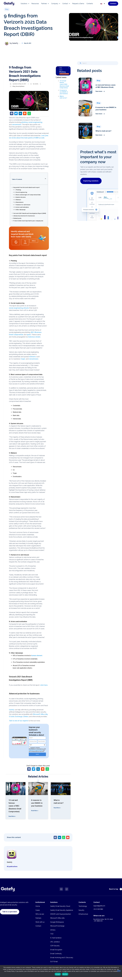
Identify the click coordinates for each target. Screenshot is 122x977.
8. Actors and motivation (22, 207)
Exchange (18, 716)
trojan (23, 359)
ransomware (16, 124)
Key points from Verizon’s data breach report (26, 187)
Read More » (12, 816)
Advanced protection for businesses (24, 216)
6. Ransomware (19, 202)
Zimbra (25, 716)
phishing (24, 122)
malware (32, 357)
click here (43, 685)
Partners (44, 3)
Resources (35, 3)
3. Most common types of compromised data (28, 194)
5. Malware (18, 199)
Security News (20, 86)
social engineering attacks (19, 308)
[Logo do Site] (9, 3)
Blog (14, 86)
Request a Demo (78, 3)
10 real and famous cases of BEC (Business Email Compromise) (64, 84)
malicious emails (34, 337)
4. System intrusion (20, 197)
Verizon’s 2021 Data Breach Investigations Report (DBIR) (29, 213)
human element (36, 655)
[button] (7, 9)
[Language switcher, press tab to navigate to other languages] (103, 3)
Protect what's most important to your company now (28, 220)
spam (29, 334)
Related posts (17, 218)
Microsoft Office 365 (40, 714)
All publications (12, 866)
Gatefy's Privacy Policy (35, 750)
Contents (89, 3)
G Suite (11, 716)
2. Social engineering (21, 192)
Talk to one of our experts (18, 721)
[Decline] (119, 971)
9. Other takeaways (20, 209)
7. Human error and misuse (22, 204)
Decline (65, 974)
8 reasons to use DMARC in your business (64, 92)
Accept (58, 974)
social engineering (35, 122)
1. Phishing (18, 189)
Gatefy (11, 710)
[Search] (80, 63)
